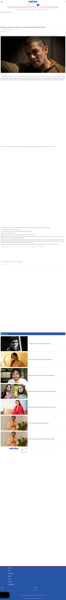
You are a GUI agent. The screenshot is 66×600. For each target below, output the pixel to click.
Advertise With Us (26, 595)
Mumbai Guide (56, 7)
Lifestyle (34, 7)
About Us (21, 595)
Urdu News (2, 590)
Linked (6, 31)
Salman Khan (8, 78)
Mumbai (14, 7)
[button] (6, 2)
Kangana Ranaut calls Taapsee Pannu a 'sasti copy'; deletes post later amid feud (42, 391)
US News (28, 9)
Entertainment (21, 7)
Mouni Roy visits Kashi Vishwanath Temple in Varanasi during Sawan (40, 359)
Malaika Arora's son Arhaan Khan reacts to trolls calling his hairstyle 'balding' (41, 375)
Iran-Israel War (23, 9)
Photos (38, 7)
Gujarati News (36, 587)
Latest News (9, 7)
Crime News (38, 9)
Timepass (45, 7)
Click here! (42, 246)
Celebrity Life (26, 7)
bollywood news (20, 261)
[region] (33, 19)
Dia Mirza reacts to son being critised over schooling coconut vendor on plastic (41, 407)
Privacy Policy (31, 595)
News (17, 7)
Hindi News (2, 587)
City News (43, 9)
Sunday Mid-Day (50, 7)
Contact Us (41, 595)
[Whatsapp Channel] (7, 33)
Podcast (41, 7)
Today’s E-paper (33, 3)
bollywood (10, 261)
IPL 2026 (18, 9)
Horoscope (47, 9)
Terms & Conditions (37, 595)
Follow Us (10, 31)
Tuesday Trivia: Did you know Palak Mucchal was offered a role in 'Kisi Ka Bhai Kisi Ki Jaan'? (20, 234)
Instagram (3, 261)
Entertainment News (15, 261)
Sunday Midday (11, 584)
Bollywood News (33, 9)
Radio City (35, 590)
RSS (44, 595)
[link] (2, 591)
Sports (31, 7)
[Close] (9, 592)
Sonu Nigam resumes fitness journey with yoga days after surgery (39, 343)
